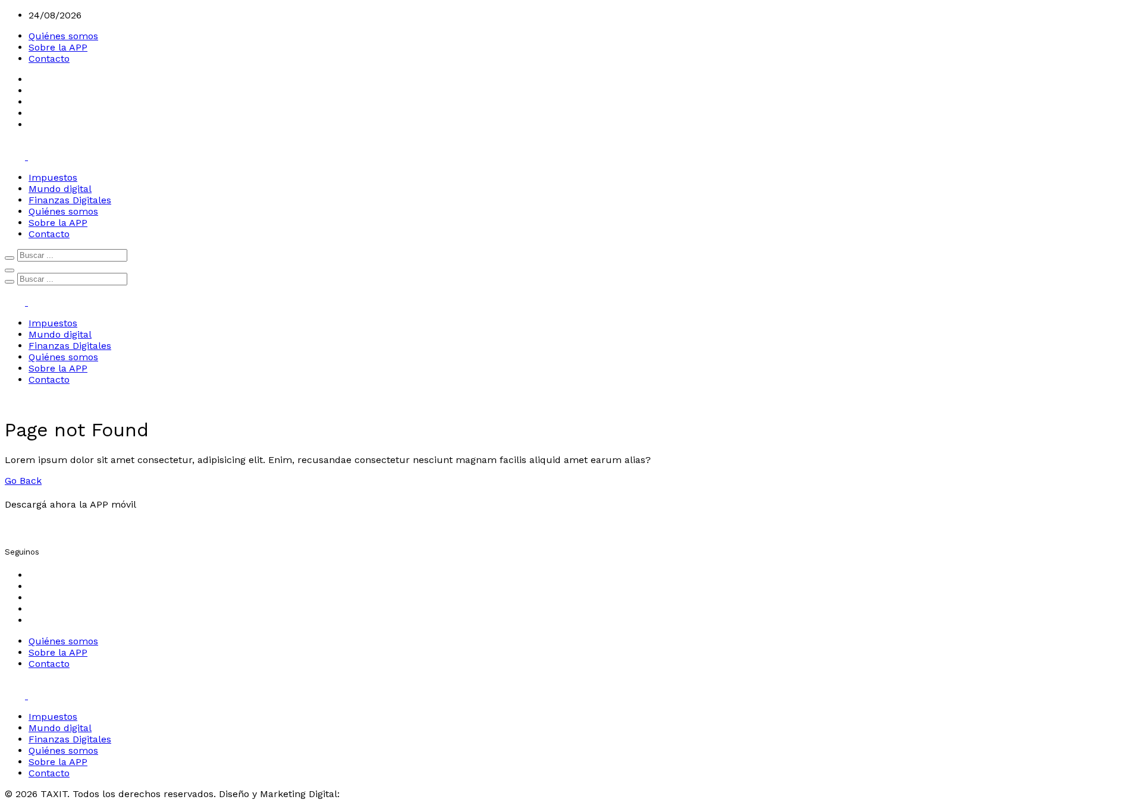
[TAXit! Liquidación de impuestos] (26, 156)
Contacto (49, 58)
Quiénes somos (63, 36)
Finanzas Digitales (70, 200)
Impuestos (53, 177)
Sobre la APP (58, 47)
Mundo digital (60, 188)
